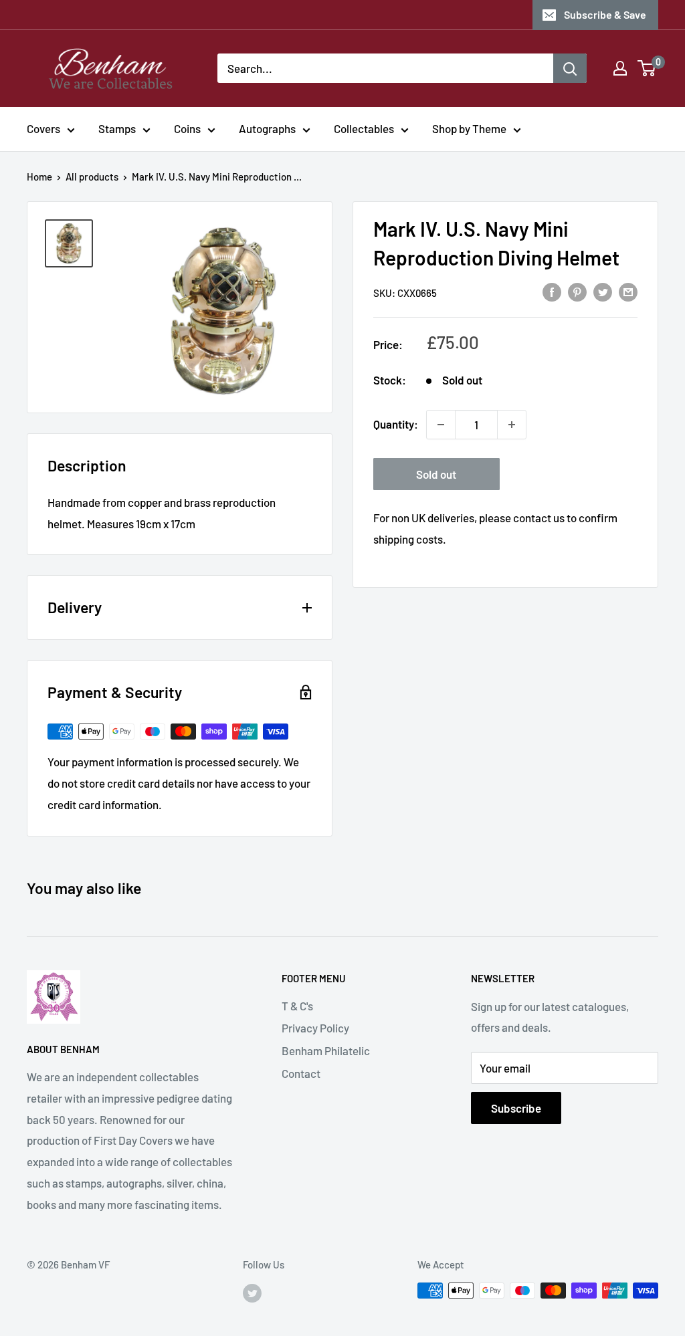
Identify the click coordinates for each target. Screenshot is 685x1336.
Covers (43, 128)
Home (39, 177)
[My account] (620, 68)
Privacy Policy (315, 1027)
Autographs (267, 128)
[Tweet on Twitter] (602, 291)
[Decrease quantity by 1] (441, 425)
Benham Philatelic (326, 1050)
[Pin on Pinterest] (577, 291)
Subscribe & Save (605, 14)
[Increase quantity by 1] (512, 425)
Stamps (117, 128)
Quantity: (395, 424)
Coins (187, 128)
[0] (647, 68)
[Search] (570, 68)
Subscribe (516, 1108)
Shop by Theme (469, 128)
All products (92, 177)
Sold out (436, 474)
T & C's (297, 1005)
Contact (301, 1073)
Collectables (364, 128)
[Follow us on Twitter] (252, 1293)
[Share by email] (628, 291)
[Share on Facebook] (552, 291)
